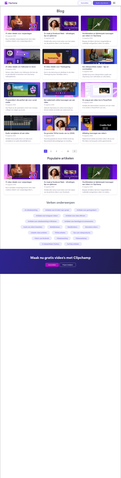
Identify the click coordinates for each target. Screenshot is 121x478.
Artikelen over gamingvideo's (86, 210)
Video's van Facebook (42, 238)
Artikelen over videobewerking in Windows (42, 221)
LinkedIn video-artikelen (39, 233)
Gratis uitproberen (102, 3)
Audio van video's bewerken (32, 227)
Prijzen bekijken (67, 265)
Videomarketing (81, 238)
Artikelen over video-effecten (75, 216)
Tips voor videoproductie (81, 233)
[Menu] (114, 3)
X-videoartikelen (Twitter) (50, 244)
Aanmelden (84, 3)
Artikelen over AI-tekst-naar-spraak (57, 210)
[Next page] (74, 151)
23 (68, 151)
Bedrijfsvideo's (72, 227)
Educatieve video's (91, 227)
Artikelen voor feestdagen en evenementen (79, 221)
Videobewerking (62, 238)
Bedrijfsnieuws (55, 227)
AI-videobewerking (31, 210)
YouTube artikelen (73, 244)
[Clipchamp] (11, 2)
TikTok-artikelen (60, 233)
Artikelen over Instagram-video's (47, 216)
